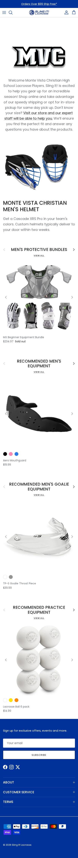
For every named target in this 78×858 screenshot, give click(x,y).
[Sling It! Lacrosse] (39, 12)
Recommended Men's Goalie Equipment (39, 486)
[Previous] (6, 297)
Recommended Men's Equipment (39, 363)
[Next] (72, 297)
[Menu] (4, 12)
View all (39, 255)
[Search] (12, 12)
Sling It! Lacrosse (21, 844)
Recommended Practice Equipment (39, 610)
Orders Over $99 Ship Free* (39, 4)
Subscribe (39, 755)
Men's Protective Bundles (39, 249)
